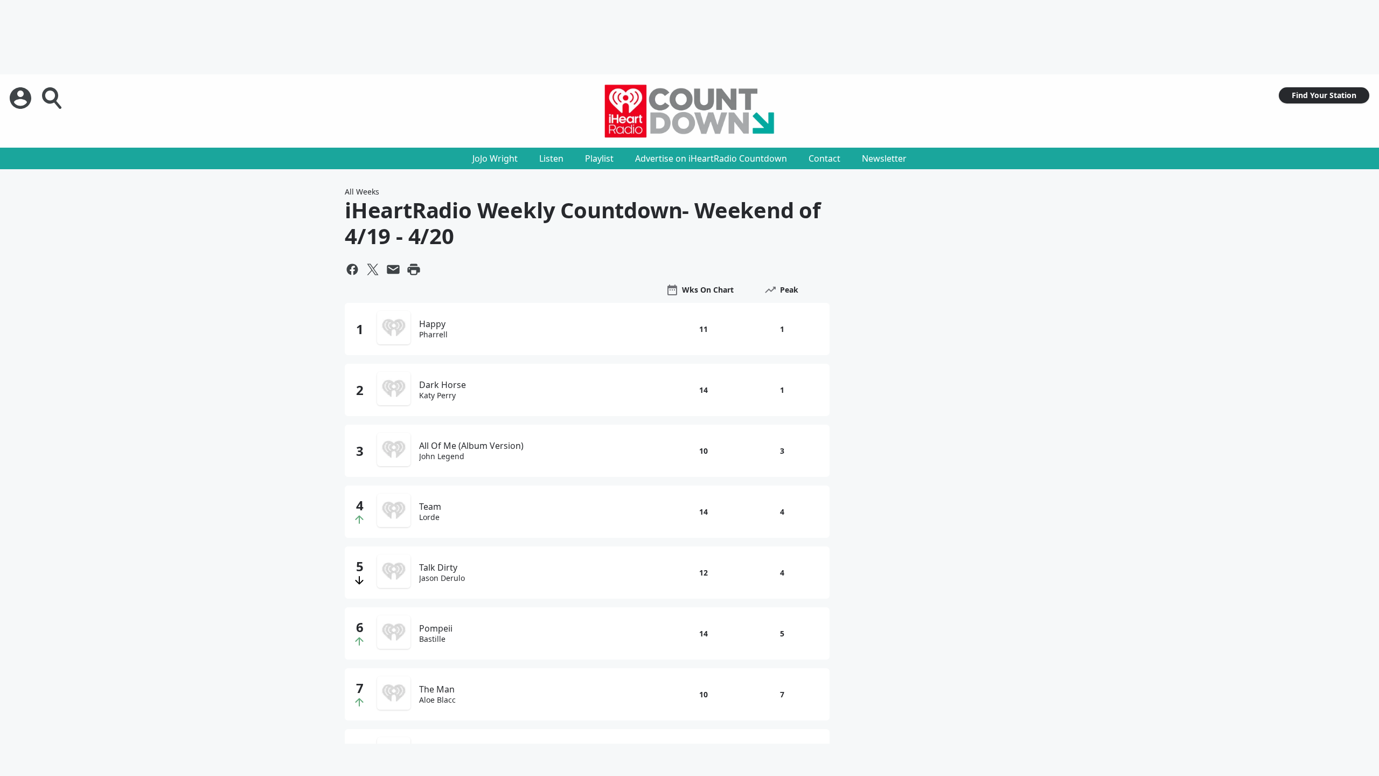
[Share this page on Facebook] (352, 269)
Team (430, 506)
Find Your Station (1324, 95)
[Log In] (21, 98)
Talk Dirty (438, 567)
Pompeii (435, 628)
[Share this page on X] (372, 269)
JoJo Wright (495, 158)
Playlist (599, 158)
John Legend (441, 456)
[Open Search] (53, 98)
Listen (551, 158)
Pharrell (433, 335)
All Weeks (362, 191)
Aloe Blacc (437, 700)
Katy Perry (437, 395)
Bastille (432, 639)
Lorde (429, 517)
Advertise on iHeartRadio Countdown (711, 158)
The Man (437, 689)
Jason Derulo (442, 578)
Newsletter (884, 158)
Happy (432, 323)
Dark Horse (442, 384)
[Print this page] (413, 269)
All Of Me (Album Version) (471, 445)
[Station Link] (689, 111)
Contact (824, 158)
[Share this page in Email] (393, 269)
